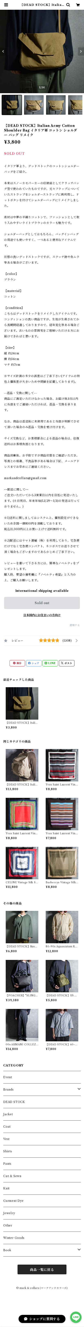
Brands (8, 1089)
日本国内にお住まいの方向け (42, 615)
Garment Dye (13, 1201)
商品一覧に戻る (42, 1270)
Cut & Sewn (12, 1176)
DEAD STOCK (14, 1102)
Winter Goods (13, 1238)
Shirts (7, 1151)
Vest (6, 1139)
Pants (7, 1164)
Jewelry (9, 1213)
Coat (7, 1126)
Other (7, 1225)
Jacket (8, 1114)
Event (7, 1077)
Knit (6, 1188)
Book (7, 1250)
